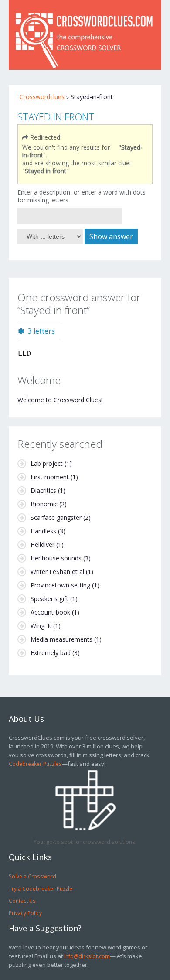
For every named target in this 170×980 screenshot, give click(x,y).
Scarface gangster (56, 517)
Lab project (47, 463)
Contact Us (22, 900)
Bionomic (44, 504)
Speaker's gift (49, 598)
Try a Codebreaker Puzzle (40, 888)
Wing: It (41, 625)
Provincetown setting (60, 585)
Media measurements (61, 639)
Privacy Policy (25, 912)
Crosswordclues (42, 96)
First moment (50, 477)
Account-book (50, 612)
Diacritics (43, 490)
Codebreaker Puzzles (35, 763)
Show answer (111, 236)
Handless (43, 531)
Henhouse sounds (56, 558)
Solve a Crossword (32, 876)
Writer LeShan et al (57, 571)
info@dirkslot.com (87, 956)
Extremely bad (51, 653)
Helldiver (42, 544)
